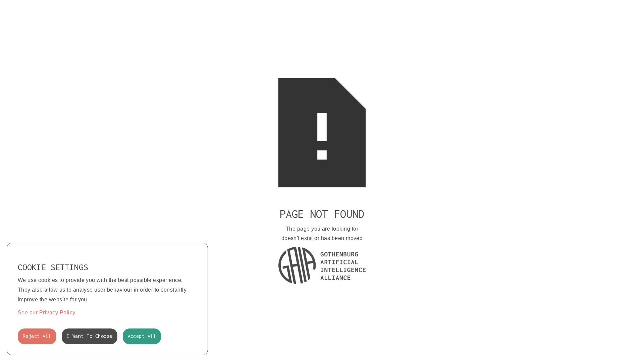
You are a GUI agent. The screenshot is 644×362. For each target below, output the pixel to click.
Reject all (37, 336)
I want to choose (89, 336)
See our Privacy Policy (46, 312)
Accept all (142, 336)
